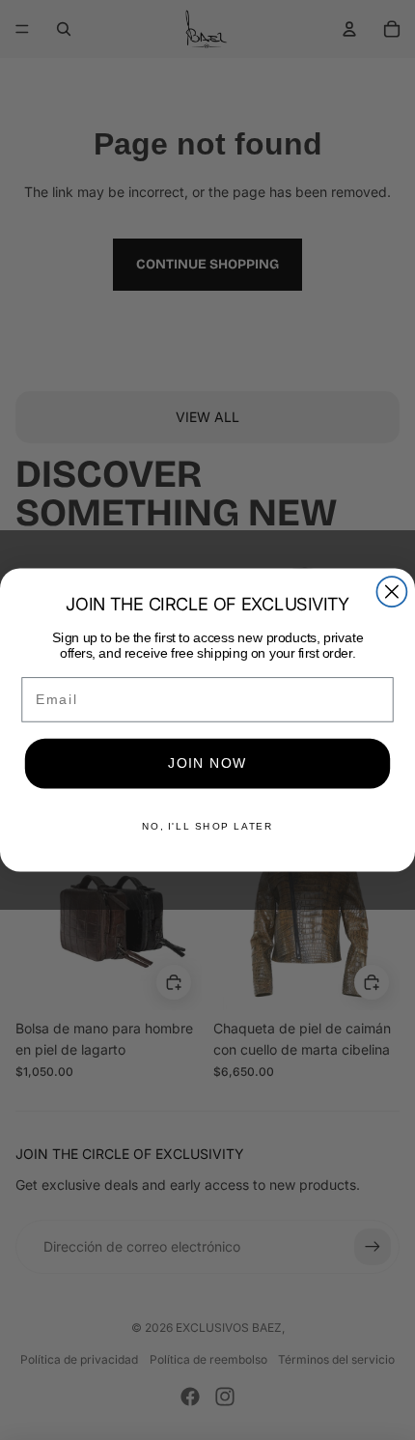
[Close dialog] (391, 592)
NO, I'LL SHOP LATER (208, 826)
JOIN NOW (207, 763)
